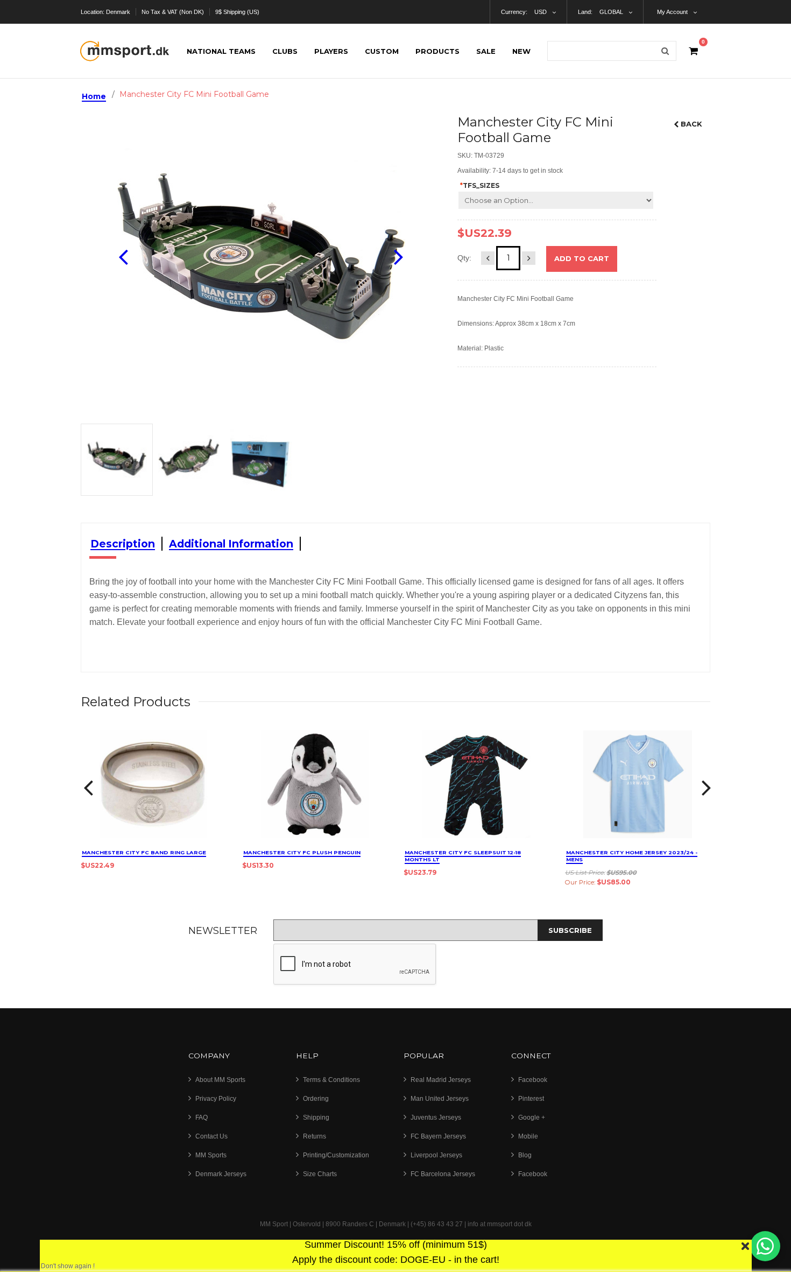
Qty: (464, 258)
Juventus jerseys (436, 1117)
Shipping (316, 1117)
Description (122, 543)
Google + (531, 1117)
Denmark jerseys (220, 1174)
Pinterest (531, 1098)
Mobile (528, 1136)
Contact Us (211, 1136)
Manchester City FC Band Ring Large (144, 852)
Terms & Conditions (331, 1080)
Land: (585, 12)
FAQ (201, 1117)
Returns (314, 1136)
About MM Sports (220, 1080)
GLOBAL (611, 12)
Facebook (532, 1080)
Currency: (514, 12)
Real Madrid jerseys (441, 1080)
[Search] (665, 50)
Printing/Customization (336, 1155)
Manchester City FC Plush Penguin (302, 852)
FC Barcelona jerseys (443, 1174)
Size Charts (320, 1174)
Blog (525, 1155)
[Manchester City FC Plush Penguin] (314, 784)
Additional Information (231, 543)
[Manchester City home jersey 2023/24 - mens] (637, 784)
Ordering (316, 1098)
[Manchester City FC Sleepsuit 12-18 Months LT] (476, 784)
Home (94, 96)
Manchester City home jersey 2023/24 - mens (631, 855)
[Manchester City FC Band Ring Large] (153, 784)
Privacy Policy (215, 1098)
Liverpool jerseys (436, 1155)
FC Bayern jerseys (438, 1136)
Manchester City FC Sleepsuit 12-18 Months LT (463, 855)
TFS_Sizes (479, 185)
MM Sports (211, 1155)
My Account (672, 12)
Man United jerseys (440, 1098)
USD (540, 12)
